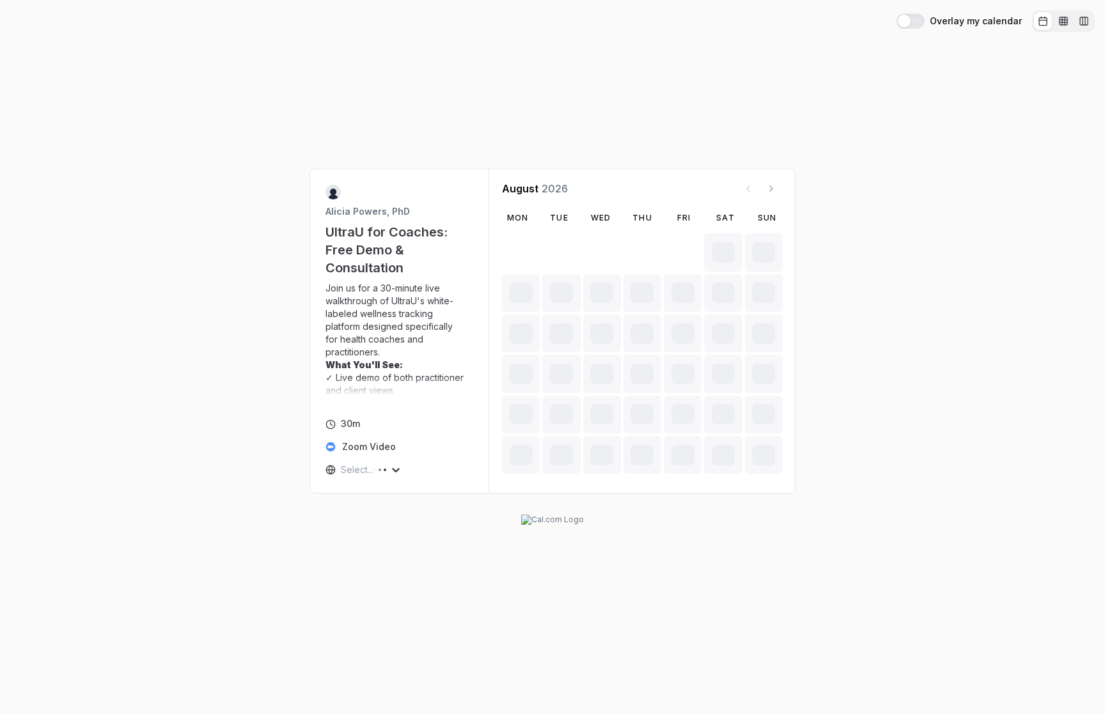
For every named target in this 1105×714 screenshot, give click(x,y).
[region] (399, 339)
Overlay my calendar (976, 21)
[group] (1063, 21)
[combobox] (342, 469)
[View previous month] (748, 188)
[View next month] (771, 188)
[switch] (911, 21)
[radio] (1043, 21)
